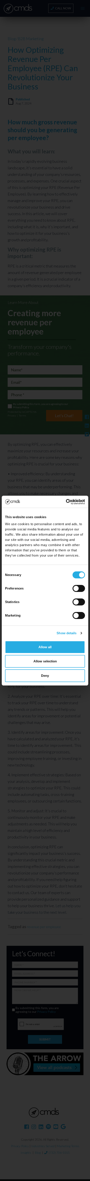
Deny (45, 675)
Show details (66, 633)
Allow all (45, 647)
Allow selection (45, 661)
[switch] (79, 588)
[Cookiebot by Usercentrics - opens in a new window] (66, 502)
